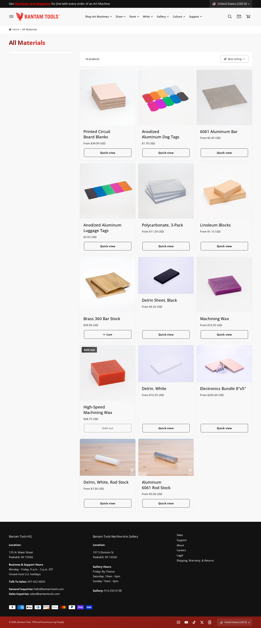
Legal (180, 555)
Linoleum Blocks (215, 225)
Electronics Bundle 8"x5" (223, 388)
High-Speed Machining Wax (97, 409)
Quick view (107, 152)
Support (194, 16)
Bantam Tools (24, 622)
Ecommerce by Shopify (52, 622)
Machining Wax (214, 318)
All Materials (29, 29)
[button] (11, 16)
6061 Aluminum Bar (218, 131)
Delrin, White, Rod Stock (106, 482)
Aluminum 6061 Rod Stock (156, 484)
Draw (119, 16)
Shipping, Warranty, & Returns (195, 560)
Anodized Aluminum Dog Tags (160, 134)
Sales (180, 535)
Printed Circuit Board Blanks (96, 134)
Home (15, 29)
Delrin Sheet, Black (159, 300)
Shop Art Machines (97, 16)
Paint (132, 16)
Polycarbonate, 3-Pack (162, 225)
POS (34, 622)
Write (146, 16)
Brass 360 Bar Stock (101, 318)
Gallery (161, 16)
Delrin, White (154, 388)
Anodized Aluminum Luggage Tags (102, 227)
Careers (181, 550)
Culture (177, 16)
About (180, 545)
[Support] (239, 16)
